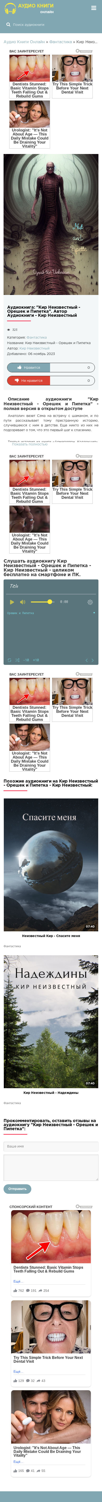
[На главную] (30, 8)
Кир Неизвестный (34, 348)
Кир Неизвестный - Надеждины (51, 1093)
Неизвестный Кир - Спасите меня (51, 936)
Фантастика (37, 337)
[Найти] (8, 25)
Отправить (17, 1189)
